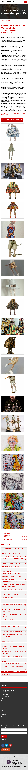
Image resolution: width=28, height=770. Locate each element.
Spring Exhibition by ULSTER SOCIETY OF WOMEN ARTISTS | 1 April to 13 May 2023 (12, 635)
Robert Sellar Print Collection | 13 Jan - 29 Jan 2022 (11, 663)
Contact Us (3, 718)
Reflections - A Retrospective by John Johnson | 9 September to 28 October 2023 (13, 610)
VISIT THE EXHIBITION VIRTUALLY (12, 120)
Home (2, 20)
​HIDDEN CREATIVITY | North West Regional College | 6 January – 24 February (13, 606)
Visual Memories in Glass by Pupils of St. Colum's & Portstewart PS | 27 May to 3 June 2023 (11, 628)
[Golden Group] (12, 326)
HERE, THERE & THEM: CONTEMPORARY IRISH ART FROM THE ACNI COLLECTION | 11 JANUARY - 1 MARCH (13, 585)
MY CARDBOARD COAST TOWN (7, 597)
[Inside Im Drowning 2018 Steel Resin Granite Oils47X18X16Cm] (12, 287)
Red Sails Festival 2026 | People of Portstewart (11, 566)
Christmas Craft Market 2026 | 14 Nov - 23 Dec (10, 553)
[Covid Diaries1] (12, 520)
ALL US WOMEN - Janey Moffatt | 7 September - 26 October (12, 592)
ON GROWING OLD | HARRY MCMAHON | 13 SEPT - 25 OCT (11, 576)
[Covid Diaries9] (12, 442)
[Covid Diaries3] (12, 462)
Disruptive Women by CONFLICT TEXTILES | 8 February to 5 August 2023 (12, 647)
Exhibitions (7, 20)
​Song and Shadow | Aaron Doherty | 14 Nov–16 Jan (11, 556)
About (2, 708)
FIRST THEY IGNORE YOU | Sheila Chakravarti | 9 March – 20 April (12, 601)
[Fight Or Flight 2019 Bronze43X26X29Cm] (12, 365)
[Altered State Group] (12, 423)
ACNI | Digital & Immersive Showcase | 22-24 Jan (10, 573)
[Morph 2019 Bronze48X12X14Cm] (12, 248)
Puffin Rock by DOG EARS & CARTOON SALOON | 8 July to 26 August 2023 (12, 615)
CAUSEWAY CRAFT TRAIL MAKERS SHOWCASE (9, 594)
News (2, 710)
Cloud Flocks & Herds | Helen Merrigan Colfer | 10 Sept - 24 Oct (13, 550)
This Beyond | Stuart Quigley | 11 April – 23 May (10, 563)
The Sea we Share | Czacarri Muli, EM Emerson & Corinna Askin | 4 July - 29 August (13, 560)
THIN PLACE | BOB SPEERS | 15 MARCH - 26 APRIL (10, 581)
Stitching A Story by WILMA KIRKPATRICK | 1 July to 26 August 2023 (13, 623)
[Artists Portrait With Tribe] (12, 404)
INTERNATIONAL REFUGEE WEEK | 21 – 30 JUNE (9, 579)
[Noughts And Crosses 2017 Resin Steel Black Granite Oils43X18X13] (12, 209)
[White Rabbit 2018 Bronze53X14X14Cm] (12, 151)
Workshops (3, 716)
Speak (5, 749)
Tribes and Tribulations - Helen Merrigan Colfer (11, 671)
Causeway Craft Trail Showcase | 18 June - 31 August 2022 (13, 656)
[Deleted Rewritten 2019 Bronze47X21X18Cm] (12, 384)
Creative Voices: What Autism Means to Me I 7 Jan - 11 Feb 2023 (13, 644)
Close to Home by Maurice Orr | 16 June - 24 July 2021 (12, 666)
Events (2, 712)
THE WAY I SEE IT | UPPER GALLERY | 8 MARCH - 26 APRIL (11, 589)
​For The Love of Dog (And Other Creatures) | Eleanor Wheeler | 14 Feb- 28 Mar (12, 570)
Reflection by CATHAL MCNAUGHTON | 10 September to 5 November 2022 (12, 652)
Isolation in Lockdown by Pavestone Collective (11, 669)
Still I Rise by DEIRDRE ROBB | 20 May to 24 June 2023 (11, 631)
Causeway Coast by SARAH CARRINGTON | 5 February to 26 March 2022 (12, 660)
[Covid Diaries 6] (12, 481)
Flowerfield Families (5, 674)
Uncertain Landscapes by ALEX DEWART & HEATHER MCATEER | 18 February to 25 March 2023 (13, 640)
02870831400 (6, 696)
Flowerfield (7, 1)
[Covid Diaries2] (12, 501)
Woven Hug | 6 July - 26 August (7, 619)
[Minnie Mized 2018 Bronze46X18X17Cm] (12, 268)
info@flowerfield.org (7, 698)
